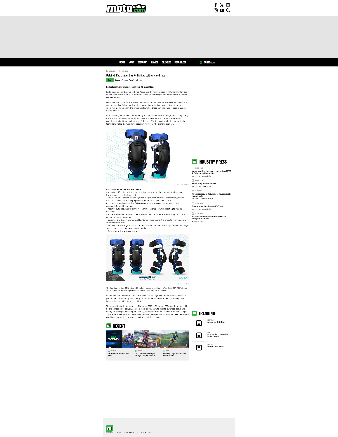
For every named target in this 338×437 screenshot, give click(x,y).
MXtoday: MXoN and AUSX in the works (118, 354)
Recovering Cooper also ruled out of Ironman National (175, 354)
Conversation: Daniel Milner (216, 322)
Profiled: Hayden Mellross (215, 346)
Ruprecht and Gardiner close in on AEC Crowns (207, 206)
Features (142, 62)
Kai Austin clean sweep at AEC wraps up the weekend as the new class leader (211, 194)
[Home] (126, 8)
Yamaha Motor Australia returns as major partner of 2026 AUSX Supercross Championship (211, 172)
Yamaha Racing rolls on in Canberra (204, 183)
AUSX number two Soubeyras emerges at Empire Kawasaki (145, 354)
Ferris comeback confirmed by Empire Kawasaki (217, 335)
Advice (154, 62)
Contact (118, 432)
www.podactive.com (139, 317)
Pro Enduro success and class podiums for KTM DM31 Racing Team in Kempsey (209, 217)
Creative (166, 62)
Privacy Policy (130, 432)
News (131, 62)
